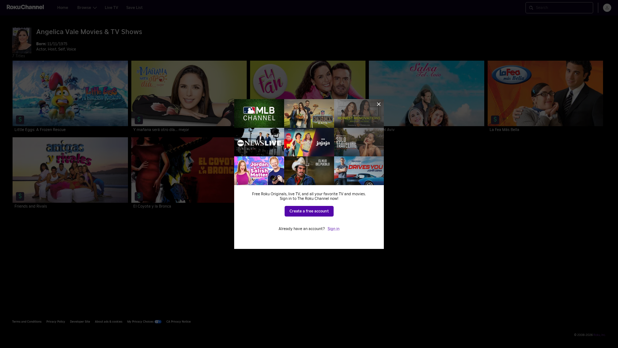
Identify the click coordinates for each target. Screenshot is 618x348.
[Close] (379, 104)
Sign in (333, 229)
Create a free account (309, 211)
